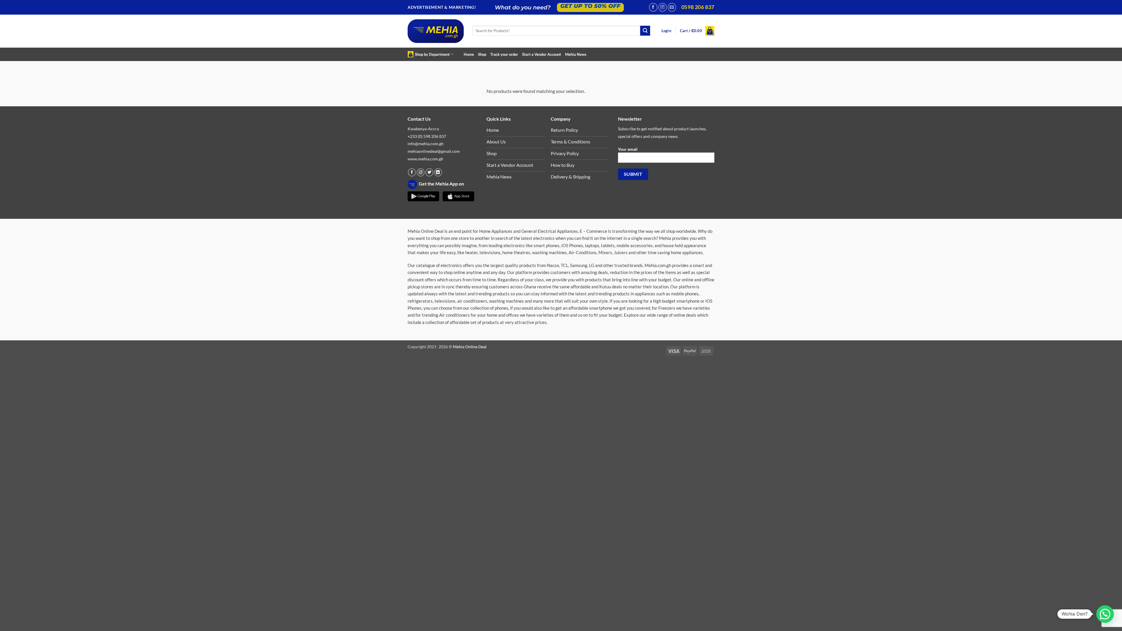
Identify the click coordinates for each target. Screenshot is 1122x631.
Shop (482, 54)
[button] (666, 31)
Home (469, 54)
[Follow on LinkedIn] (438, 172)
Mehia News (575, 54)
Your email (628, 149)
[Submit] (645, 31)
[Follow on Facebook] (653, 7)
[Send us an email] (672, 7)
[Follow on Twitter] (429, 172)
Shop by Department (432, 54)
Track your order (504, 54)
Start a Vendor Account (541, 54)
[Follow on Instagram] (662, 7)
